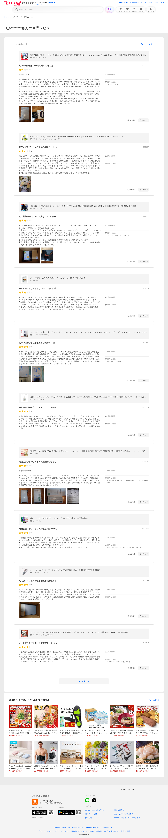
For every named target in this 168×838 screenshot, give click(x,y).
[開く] (25, 114)
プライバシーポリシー (45, 831)
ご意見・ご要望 (124, 831)
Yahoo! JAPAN (125, 2)
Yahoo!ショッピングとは (94, 810)
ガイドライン (82, 831)
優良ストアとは (91, 814)
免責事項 (91, 831)
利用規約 (74, 831)
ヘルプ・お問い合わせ (110, 831)
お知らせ (88, 818)
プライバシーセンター (61, 831)
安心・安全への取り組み (123, 814)
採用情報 (99, 831)
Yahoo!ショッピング (62, 828)
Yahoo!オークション (93, 828)
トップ (6, 17)
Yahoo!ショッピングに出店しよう (145, 2)
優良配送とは (119, 810)
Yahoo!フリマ (108, 828)
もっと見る (153, 700)
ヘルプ (161, 2)
